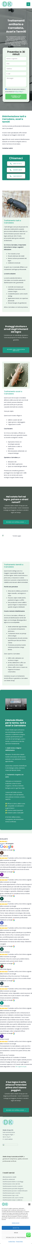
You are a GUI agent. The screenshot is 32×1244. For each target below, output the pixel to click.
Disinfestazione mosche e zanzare (13, 1186)
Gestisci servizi (15, 1223)
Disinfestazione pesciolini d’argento (13, 1188)
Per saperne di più (21, 1066)
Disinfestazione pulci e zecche (11, 1193)
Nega (16, 1232)
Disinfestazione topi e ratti (10, 1195)
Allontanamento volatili (9, 1177)
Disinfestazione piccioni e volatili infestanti (15, 1191)
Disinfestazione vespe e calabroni (12, 1200)
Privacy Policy (19, 1241)
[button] (29, 1204)
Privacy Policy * (18, 91)
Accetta (16, 1228)
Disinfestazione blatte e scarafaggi (13, 1181)
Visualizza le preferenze (16, 1237)
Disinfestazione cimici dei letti (11, 1184)
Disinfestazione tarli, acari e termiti (13, 1197)
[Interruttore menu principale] (28, 4)
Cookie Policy (11, 1241)
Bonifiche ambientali (9, 1179)
